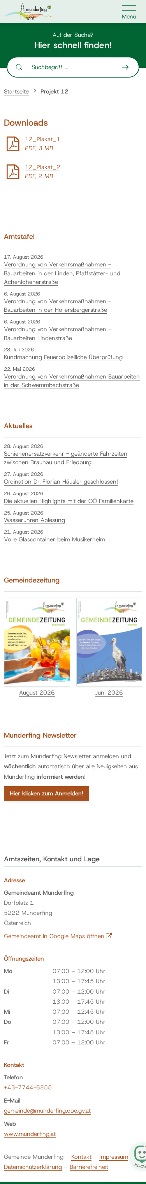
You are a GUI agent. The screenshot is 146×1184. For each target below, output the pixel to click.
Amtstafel (19, 236)
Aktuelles (18, 425)
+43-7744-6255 (28, 1087)
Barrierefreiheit (89, 1167)
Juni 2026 (109, 693)
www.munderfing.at (30, 1134)
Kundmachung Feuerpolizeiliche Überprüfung (63, 357)
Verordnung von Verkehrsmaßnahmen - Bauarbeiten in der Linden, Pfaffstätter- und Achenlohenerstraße (62, 273)
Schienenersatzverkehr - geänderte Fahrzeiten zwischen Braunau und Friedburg (65, 458)
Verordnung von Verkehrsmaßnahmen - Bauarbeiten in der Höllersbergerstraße (57, 305)
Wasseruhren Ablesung (34, 520)
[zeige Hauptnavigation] (129, 11)
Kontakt (81, 1157)
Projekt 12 (54, 91)
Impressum (113, 1157)
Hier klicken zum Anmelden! (46, 793)
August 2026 (37, 693)
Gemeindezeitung (32, 580)
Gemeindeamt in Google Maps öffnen (58, 936)
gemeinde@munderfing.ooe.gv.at (47, 1111)
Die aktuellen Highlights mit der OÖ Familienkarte (69, 501)
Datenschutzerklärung (33, 1167)
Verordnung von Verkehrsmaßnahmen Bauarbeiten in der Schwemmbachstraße (72, 381)
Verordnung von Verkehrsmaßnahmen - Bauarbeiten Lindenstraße (57, 333)
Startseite (16, 91)
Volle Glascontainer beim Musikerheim (54, 539)
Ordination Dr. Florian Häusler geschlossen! (61, 482)
